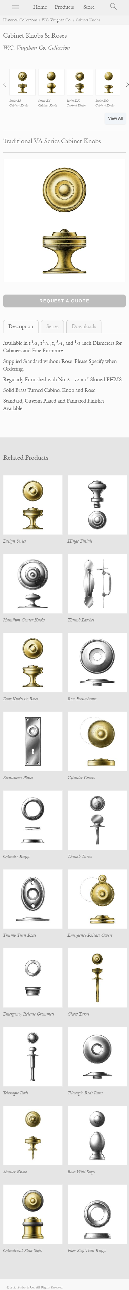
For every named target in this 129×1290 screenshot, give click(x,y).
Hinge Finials (80, 541)
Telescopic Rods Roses (85, 1093)
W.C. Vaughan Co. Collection (36, 47)
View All (115, 118)
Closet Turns (78, 1014)
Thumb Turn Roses (19, 935)
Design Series (14, 541)
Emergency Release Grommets (28, 1014)
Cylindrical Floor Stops (22, 1250)
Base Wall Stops (81, 1171)
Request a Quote (64, 300)
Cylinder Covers (81, 777)
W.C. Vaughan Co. (56, 20)
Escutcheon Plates (18, 777)
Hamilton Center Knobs (24, 620)
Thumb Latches (81, 620)
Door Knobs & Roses (20, 699)
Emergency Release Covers (90, 935)
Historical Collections (20, 20)
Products (64, 7)
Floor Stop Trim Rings (87, 1250)
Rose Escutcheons (82, 699)
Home (40, 7)
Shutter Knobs (15, 1171)
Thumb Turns (80, 856)
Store (89, 7)
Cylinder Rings (16, 856)
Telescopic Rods (15, 1093)
